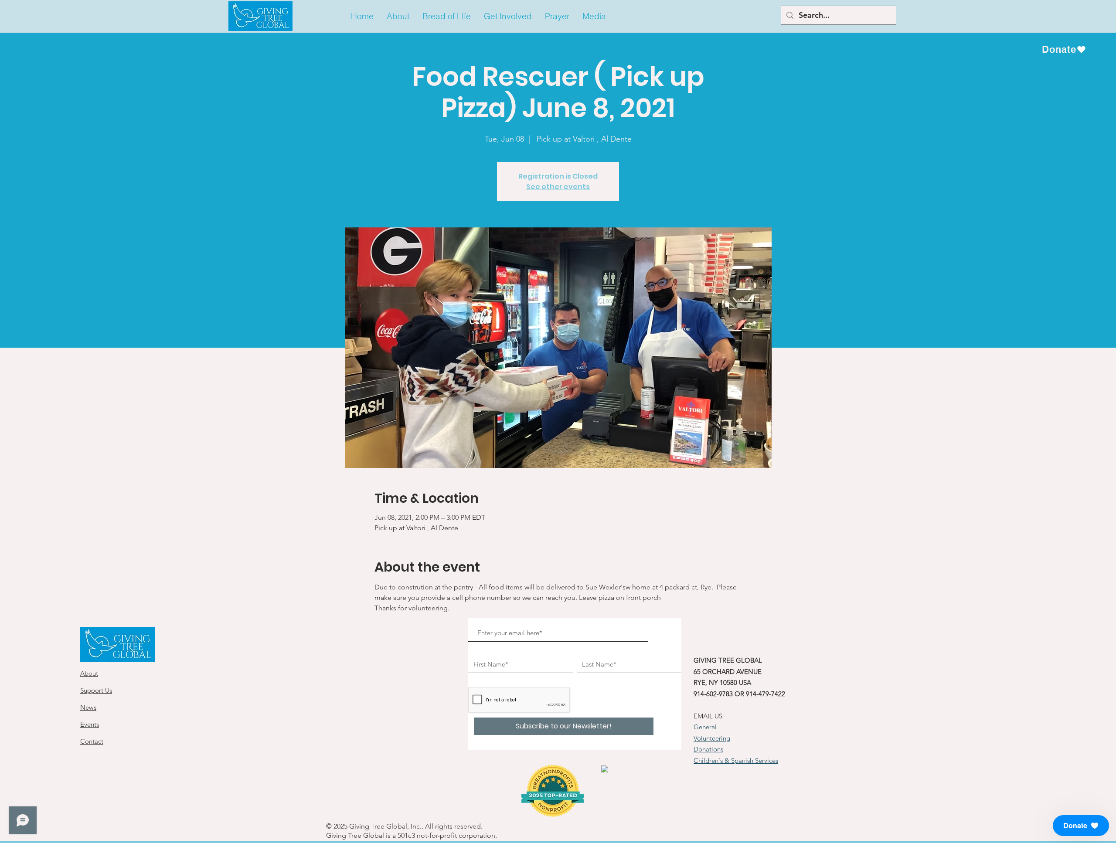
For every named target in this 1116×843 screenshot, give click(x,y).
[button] (398, 16)
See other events (558, 187)
